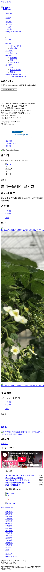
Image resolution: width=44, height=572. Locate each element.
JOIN (7, 35)
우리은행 (9, 516)
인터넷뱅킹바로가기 (9, 507)
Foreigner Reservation (13, 74)
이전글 (8, 211)
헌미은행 (9, 540)
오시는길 (9, 51)
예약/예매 (14, 48)
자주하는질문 (15, 70)
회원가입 (9, 13)
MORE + (4, 444)
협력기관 (13, 60)
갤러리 (12, 72)
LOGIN (8, 39)
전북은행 (9, 533)
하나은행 (9, 526)
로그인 (8, 18)
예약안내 (9, 43)
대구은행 (9, 524)
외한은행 (9, 531)
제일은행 (9, 514)
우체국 (8, 547)
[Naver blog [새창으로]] (10, 503)
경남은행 (9, 545)
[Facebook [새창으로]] (9, 493)
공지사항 (13, 67)
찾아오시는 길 (11, 556)
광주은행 (9, 521)
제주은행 (9, 543)
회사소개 (9, 554)
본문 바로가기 (6, 2)
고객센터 (9, 65)
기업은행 (9, 519)
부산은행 (9, 535)
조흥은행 (9, 538)
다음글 (8, 213)
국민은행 (9, 512)
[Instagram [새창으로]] (8, 501)
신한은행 (9, 528)
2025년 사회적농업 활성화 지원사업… (20, 475)
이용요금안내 (15, 46)
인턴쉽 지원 (14, 62)
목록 (7, 218)
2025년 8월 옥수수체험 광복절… (18, 480)
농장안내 (9, 55)
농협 (7, 550)
